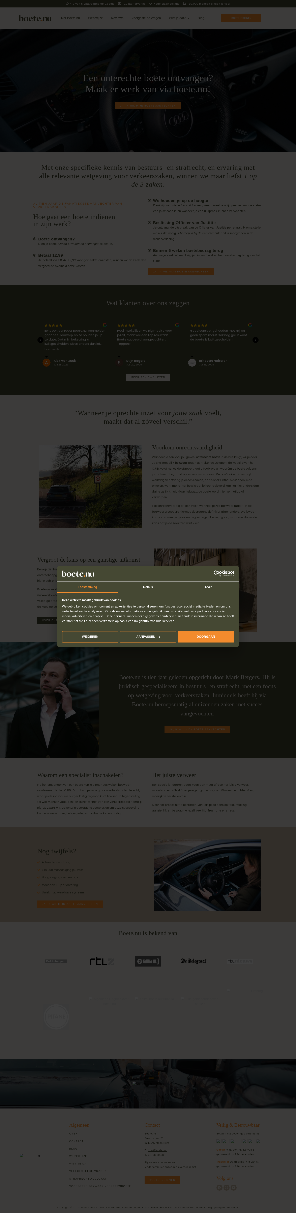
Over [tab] (208, 587)
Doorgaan (206, 636)
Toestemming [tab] (87, 587)
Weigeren (90, 636)
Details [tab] (148, 587)
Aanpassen (145, 636)
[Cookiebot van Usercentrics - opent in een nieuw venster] (216, 573)
